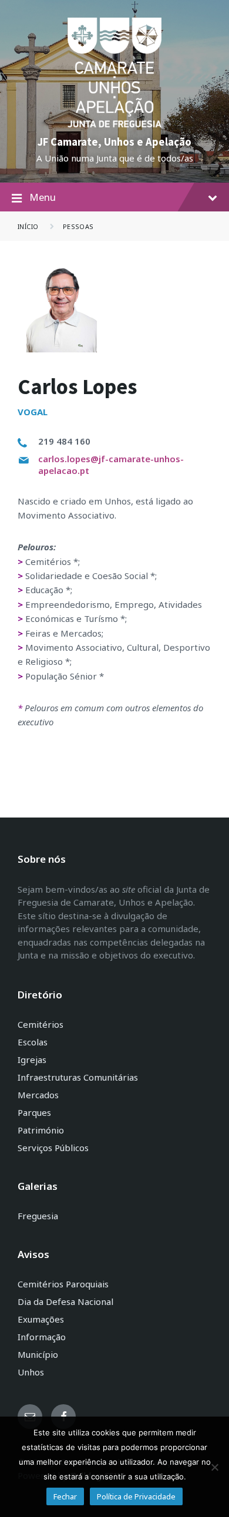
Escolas (33, 1042)
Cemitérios (40, 1024)
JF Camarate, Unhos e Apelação (114, 142)
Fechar (65, 1496)
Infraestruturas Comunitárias (78, 1077)
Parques (34, 1112)
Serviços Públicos (53, 1147)
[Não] (214, 1467)
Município (38, 1354)
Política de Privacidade (136, 1496)
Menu (42, 197)
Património (41, 1130)
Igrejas (32, 1059)
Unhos (31, 1372)
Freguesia (38, 1216)
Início (28, 226)
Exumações (41, 1319)
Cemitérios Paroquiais (63, 1284)
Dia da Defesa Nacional (65, 1301)
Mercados (38, 1095)
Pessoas (78, 226)
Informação (42, 1337)
